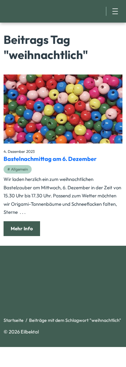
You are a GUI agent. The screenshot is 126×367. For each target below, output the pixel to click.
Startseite (14, 320)
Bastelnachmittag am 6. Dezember (50, 159)
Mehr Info (22, 228)
